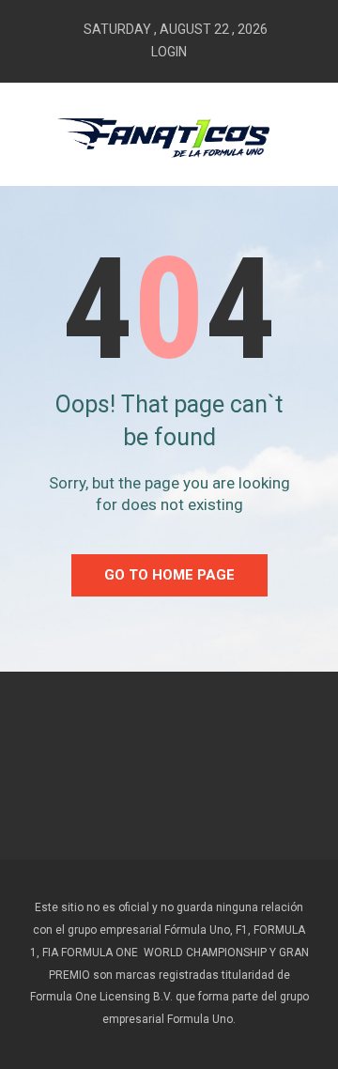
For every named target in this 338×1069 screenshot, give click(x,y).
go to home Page (169, 574)
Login (169, 51)
